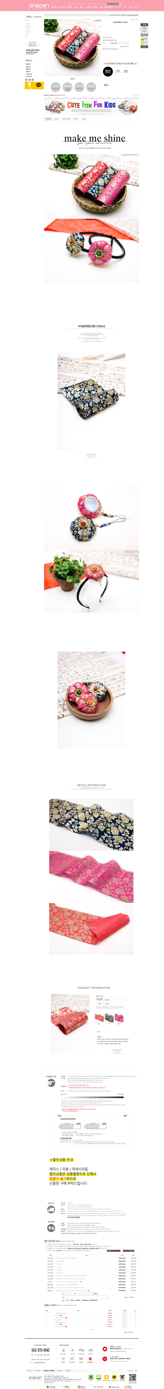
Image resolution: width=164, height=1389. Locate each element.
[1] (90, 1329)
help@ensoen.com (75, 1381)
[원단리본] (27, 20)
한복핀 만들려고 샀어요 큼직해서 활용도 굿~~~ (68, 1284)
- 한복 (26, 34)
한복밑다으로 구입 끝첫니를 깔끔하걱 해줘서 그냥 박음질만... (72, 1275)
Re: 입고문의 (61, 1318)
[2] (91, 1329)
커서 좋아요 (60, 1270)
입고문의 (57, 1315)
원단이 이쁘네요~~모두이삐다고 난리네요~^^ (68, 1281)
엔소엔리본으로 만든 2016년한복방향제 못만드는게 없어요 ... (72, 1290)
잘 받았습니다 (60, 1273)
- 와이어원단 (28, 32)
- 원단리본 (27, 23)
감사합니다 (59, 1267)
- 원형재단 (27, 27)
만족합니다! (60, 1264)
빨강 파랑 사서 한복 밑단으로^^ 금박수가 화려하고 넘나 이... (72, 1278)
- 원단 (26, 36)
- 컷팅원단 (27, 25)
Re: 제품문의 (62, 1313)
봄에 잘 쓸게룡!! (61, 1261)
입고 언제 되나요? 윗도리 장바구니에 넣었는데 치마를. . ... (71, 1287)
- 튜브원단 (27, 29)
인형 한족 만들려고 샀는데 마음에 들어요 (67, 1258)
